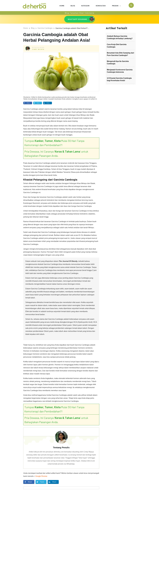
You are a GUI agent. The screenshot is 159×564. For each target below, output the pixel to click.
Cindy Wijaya (38, 49)
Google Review (41, 476)
